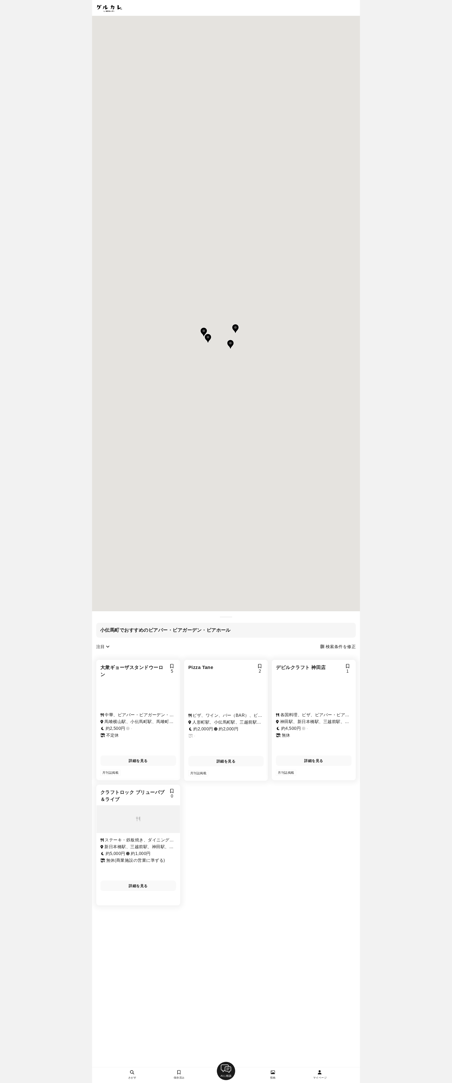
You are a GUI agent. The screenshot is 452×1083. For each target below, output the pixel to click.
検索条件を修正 (340, 646)
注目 (101, 646)
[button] (235, 329)
